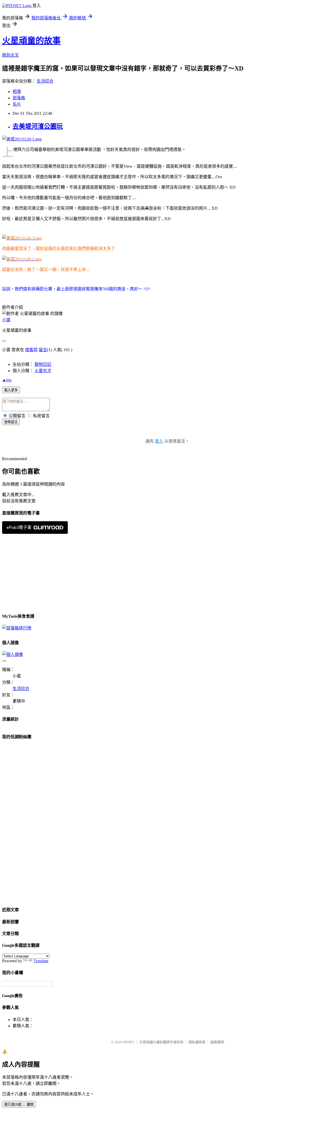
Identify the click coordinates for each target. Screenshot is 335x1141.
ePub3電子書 (19, 527)
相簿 (17, 91)
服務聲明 (217, 1042)
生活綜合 (45, 81)
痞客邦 (31, 349)
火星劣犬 (43, 370)
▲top (7, 380)
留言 (43, 349)
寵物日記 (43, 364)
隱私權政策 (196, 1042)
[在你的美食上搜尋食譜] (16, 628)
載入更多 (11, 390)
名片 (17, 104)
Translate (41, 961)
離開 (30, 1104)
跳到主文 (10, 55)
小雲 (6, 320)
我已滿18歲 (12, 1104)
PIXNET (128, 1042)
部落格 (19, 98)
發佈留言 (11, 422)
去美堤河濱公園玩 (38, 126)
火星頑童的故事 (31, 40)
